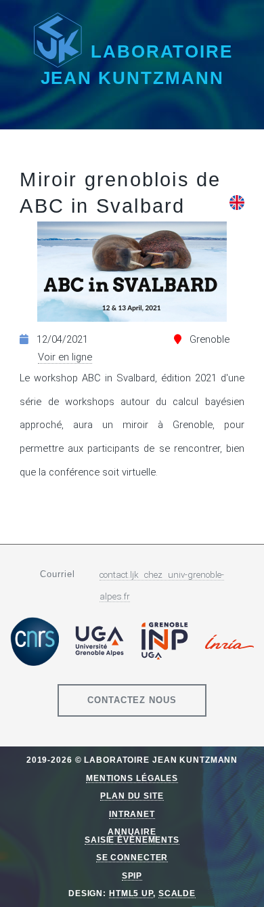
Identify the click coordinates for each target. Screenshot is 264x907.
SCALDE (177, 893)
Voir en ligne (65, 357)
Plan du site (132, 795)
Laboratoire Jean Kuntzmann (137, 64)
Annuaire (132, 831)
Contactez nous (132, 700)
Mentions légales (132, 778)
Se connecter (132, 857)
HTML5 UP (131, 893)
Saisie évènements (132, 839)
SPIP (132, 875)
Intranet (132, 813)
